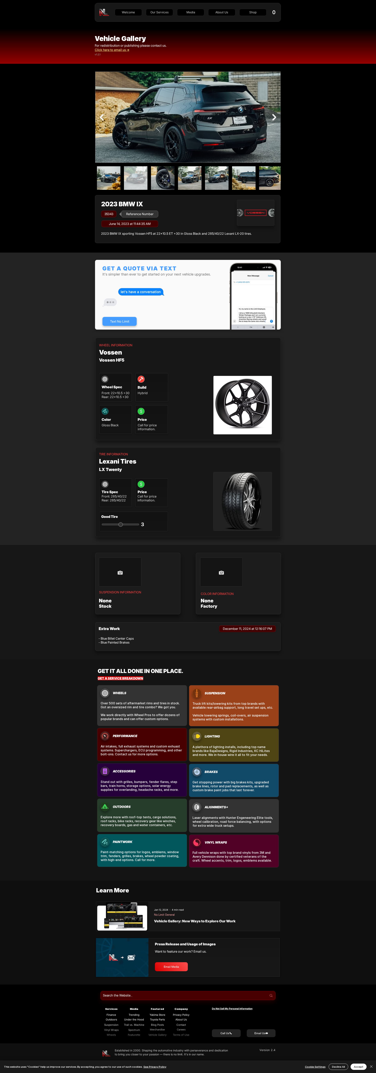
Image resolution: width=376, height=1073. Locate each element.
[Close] (371, 1067)
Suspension (111, 1024)
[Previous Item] (102, 117)
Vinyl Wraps (111, 1029)
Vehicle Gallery (120, 39)
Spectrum (134, 1029)
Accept (358, 1066)
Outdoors (111, 1019)
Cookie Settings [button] (315, 1066)
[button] (159, 12)
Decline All (338, 1066)
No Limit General (164, 914)
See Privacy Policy (154, 1066)
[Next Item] (274, 117)
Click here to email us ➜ (112, 50)
